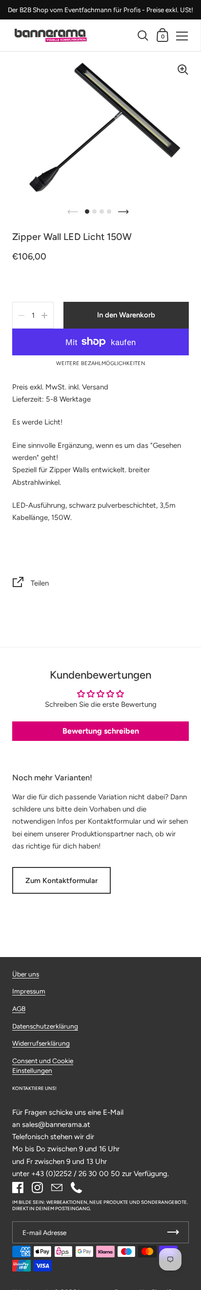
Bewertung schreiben (100, 731)
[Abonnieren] (173, 1232)
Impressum (28, 991)
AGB (18, 1009)
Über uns (25, 974)
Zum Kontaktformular (61, 880)
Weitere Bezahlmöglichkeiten (100, 364)
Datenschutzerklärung (45, 1026)
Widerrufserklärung (41, 1043)
